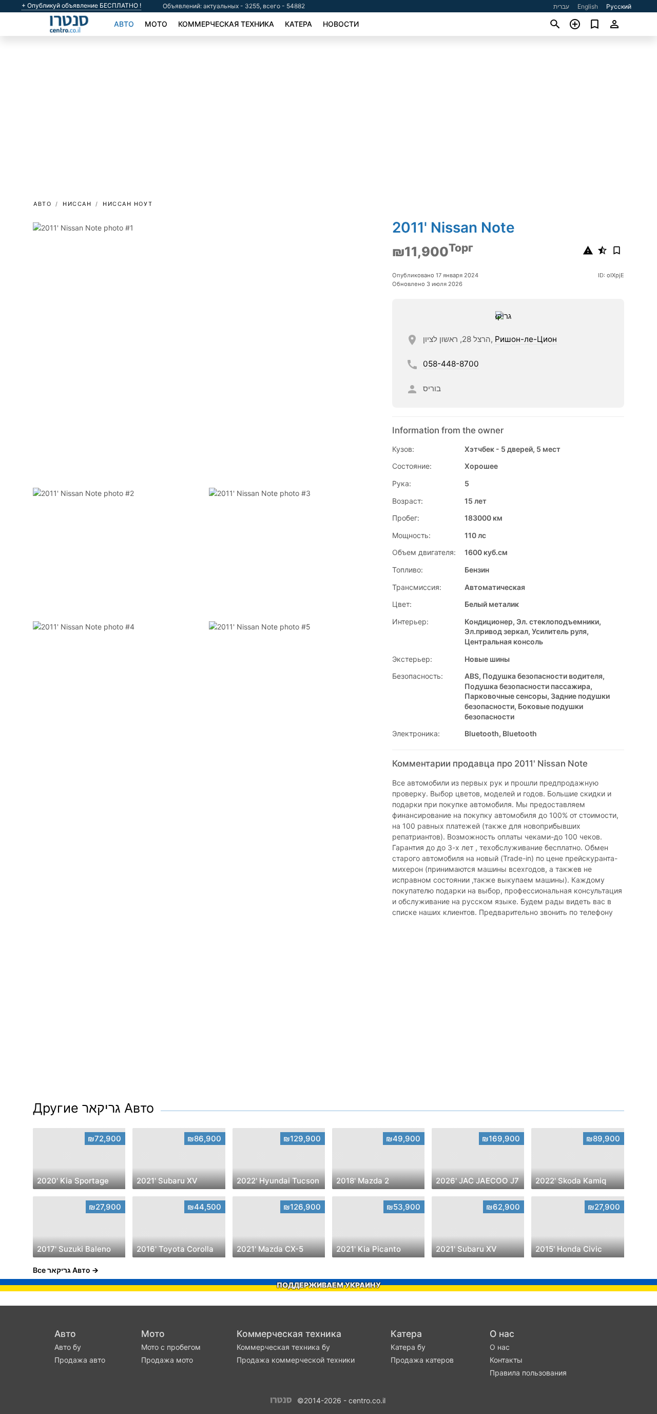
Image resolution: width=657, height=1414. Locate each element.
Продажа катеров (422, 1359)
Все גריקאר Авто (61, 1270)
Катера (298, 24)
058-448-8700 (451, 364)
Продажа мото (167, 1359)
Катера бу (408, 1347)
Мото (156, 24)
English (587, 6)
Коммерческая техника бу (283, 1347)
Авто (124, 24)
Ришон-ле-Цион (526, 339)
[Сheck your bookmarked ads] (595, 24)
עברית (561, 6)
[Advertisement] (328, 121)
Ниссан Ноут (128, 203)
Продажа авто (79, 1359)
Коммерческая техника (226, 24)
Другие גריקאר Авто (93, 1108)
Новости (341, 24)
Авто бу (67, 1347)
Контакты (506, 1359)
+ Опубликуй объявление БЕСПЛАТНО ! (81, 5)
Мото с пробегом (171, 1347)
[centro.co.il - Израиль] (281, 1400)
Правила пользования (528, 1372)
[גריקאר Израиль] (506, 316)
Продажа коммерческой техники (296, 1359)
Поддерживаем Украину (329, 1285)
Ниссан (77, 203)
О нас (502, 1333)
